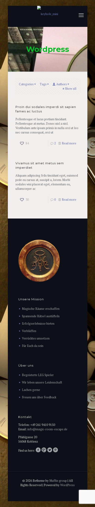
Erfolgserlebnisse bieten (38, 323)
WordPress (67, 485)
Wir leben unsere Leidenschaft (42, 382)
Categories (26, 84)
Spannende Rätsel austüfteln (40, 316)
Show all (70, 88)
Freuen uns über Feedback (39, 397)
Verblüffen (29, 331)
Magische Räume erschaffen (40, 309)
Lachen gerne (31, 390)
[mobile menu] (81, 15)
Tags (43, 84)
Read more (69, 143)
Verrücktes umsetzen (36, 338)
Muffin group (58, 480)
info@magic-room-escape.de (47, 429)
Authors (61, 84)
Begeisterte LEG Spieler (38, 375)
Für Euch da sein (32, 346)
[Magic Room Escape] (47, 14)
